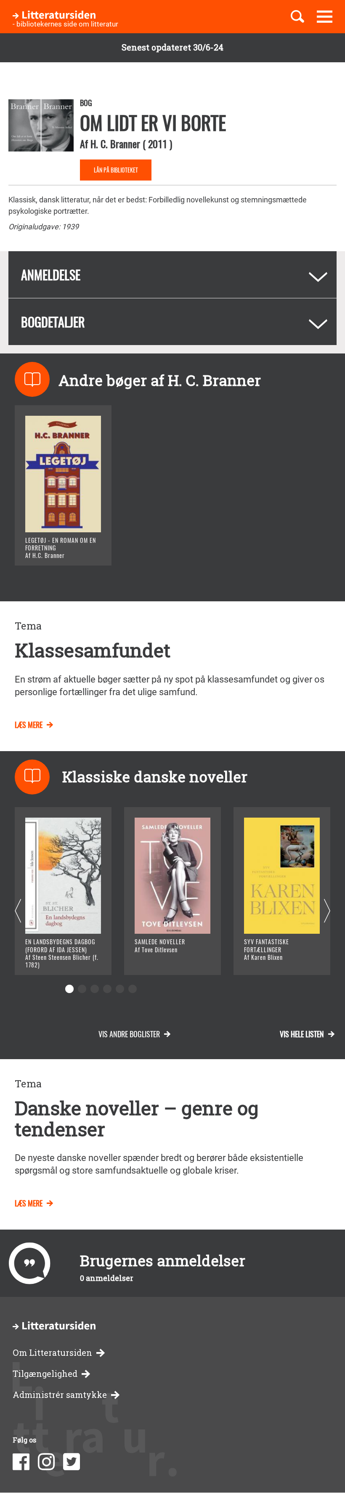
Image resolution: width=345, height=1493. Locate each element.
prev (18, 911)
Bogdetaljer (53, 321)
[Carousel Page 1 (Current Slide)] (69, 989)
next (327, 911)
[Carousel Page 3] (94, 989)
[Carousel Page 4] (107, 989)
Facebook (21, 1461)
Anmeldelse (50, 274)
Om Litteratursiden (52, 1352)
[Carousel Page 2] (82, 989)
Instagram (46, 1461)
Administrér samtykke (60, 1394)
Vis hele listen (302, 1033)
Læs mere (53, 548)
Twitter (71, 1461)
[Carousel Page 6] (132, 989)
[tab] (172, 274)
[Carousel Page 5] (120, 989)
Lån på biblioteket (116, 169)
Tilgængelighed (45, 1373)
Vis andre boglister (129, 1033)
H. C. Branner (115, 143)
